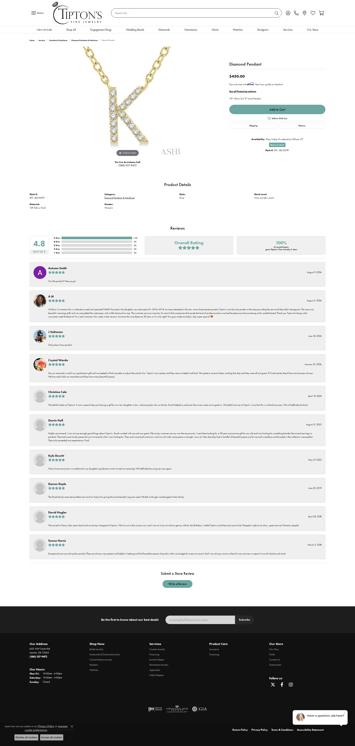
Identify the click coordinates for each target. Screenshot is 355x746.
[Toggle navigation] (38, 13)
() (136, 237)
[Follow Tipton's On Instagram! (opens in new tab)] (290, 684)
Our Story (274, 649)
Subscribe (244, 619)
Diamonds (164, 29)
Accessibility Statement (310, 729)
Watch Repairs (156, 675)
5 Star (57, 237)
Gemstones (190, 29)
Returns (302, 125)
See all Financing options (242, 91)
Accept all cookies (51, 737)
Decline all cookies (26, 737)
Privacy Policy (259, 729)
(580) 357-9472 (128, 165)
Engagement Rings (100, 29)
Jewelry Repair (156, 659)
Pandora (93, 664)
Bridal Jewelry (96, 649)
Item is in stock (277, 145)
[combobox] (192, 12)
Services (288, 29)
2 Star (57, 249)
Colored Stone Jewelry (100, 659)
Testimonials (275, 664)
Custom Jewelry (157, 649)
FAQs (272, 654)
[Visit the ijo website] (155, 709)
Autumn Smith (57, 268)
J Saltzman (55, 332)
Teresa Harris (57, 540)
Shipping (253, 125)
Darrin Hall (55, 420)
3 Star (57, 245)
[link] (296, 13)
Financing (154, 654)
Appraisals (154, 670)
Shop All (71, 29)
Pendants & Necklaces (58, 40)
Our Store (312, 29)
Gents (215, 29)
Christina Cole (57, 392)
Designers (263, 29)
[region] (127, 102)
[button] (288, 13)
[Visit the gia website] (199, 709)
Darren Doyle (57, 484)
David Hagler (57, 512)
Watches (238, 29)
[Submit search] (277, 12)
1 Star (57, 252)
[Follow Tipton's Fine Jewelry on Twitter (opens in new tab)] (273, 684)
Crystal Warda (58, 360)
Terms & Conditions (282, 729)
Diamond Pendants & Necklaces (84, 40)
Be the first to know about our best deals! (130, 619)
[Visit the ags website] (177, 709)
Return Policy (240, 729)
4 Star (57, 241)
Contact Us (274, 659)
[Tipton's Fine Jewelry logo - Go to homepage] (77, 13)
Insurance (214, 649)
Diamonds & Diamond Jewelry (104, 654)
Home (32, 40)
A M (51, 296)
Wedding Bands (135, 29)
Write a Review (177, 584)
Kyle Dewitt (56, 455)
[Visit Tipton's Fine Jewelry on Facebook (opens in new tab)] (281, 684)
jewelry (41, 40)
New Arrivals (44, 29)
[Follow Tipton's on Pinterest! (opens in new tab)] (299, 684)
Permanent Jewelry (158, 664)
